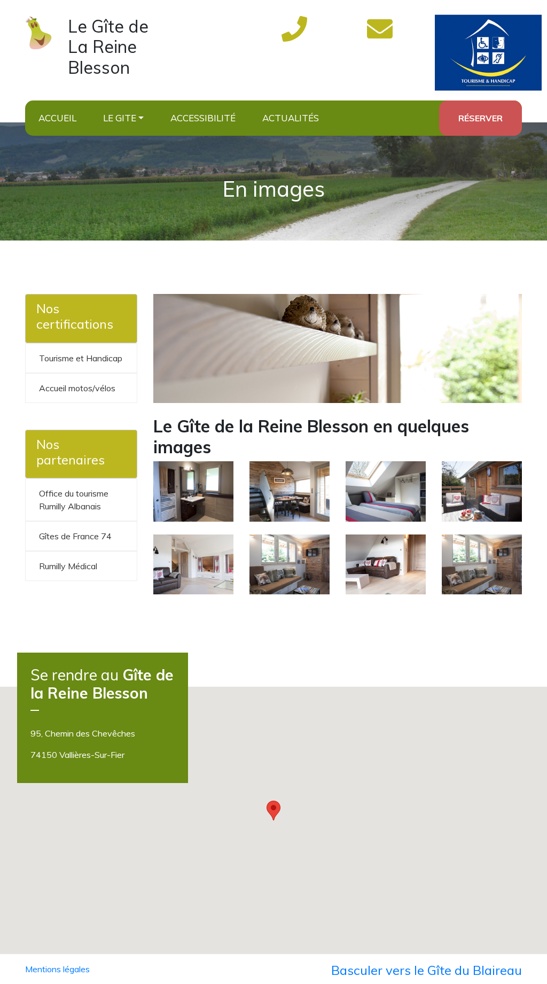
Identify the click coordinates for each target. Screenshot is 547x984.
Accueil (57, 117)
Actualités (290, 117)
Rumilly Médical (68, 566)
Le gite (119, 117)
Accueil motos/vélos (77, 388)
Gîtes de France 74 (75, 536)
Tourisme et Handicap (80, 358)
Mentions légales (57, 969)
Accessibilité (203, 117)
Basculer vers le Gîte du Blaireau (426, 970)
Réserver (480, 118)
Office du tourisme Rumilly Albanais (73, 500)
